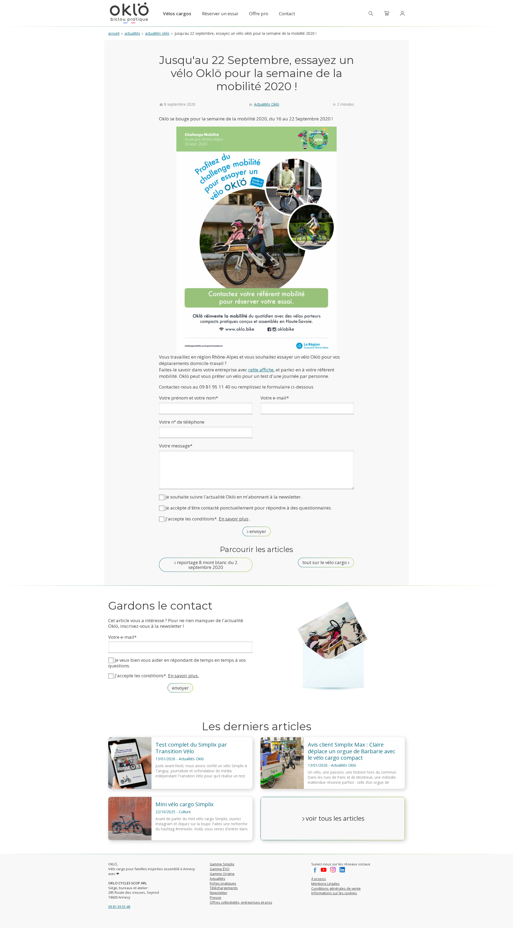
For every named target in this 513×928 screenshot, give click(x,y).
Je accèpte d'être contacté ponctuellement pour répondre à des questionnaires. (248, 508)
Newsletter (218, 892)
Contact (287, 13)
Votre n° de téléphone (181, 422)
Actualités (132, 33)
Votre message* (175, 446)
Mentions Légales (325, 883)
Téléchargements (224, 887)
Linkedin (342, 870)
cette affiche (261, 370)
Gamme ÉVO (220, 868)
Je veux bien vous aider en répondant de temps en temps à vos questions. (177, 662)
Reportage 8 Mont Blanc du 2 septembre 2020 (207, 564)
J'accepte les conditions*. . (207, 519)
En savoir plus (233, 519)
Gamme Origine (222, 873)
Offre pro (258, 13)
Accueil (113, 33)
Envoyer (257, 531)
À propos (318, 878)
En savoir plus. (183, 675)
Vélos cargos (177, 13)
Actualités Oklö (157, 33)
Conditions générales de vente (336, 888)
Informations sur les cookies (334, 893)
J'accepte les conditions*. (156, 676)
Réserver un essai (220, 13)
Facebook (314, 870)
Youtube (324, 870)
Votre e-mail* (275, 398)
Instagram (333, 870)
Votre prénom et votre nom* (188, 398)
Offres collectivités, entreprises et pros (241, 902)
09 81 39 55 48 (119, 906)
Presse (215, 897)
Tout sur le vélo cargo (325, 562)
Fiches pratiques (223, 883)
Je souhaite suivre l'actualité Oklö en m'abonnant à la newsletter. (233, 497)
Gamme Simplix (222, 864)
